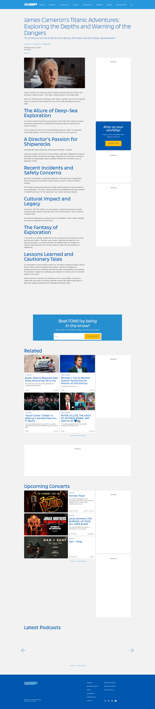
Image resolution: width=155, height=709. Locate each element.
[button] (23, 650)
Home (42, 5)
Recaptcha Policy (110, 682)
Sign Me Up (92, 336)
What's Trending (43, 44)
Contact (89, 700)
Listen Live (113, 143)
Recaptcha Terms (109, 686)
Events (99, 5)
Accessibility (91, 693)
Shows (52, 5)
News (109, 5)
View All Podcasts (77, 665)
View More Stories (77, 435)
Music (76, 5)
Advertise (121, 5)
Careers (89, 682)
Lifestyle (64, 5)
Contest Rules (91, 697)
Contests (87, 5)
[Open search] (130, 4)
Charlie (28, 50)
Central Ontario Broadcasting (34, 699)
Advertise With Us (92, 686)
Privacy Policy (109, 690)
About (89, 690)
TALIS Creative (32, 701)
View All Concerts (77, 561)
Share (26, 53)
